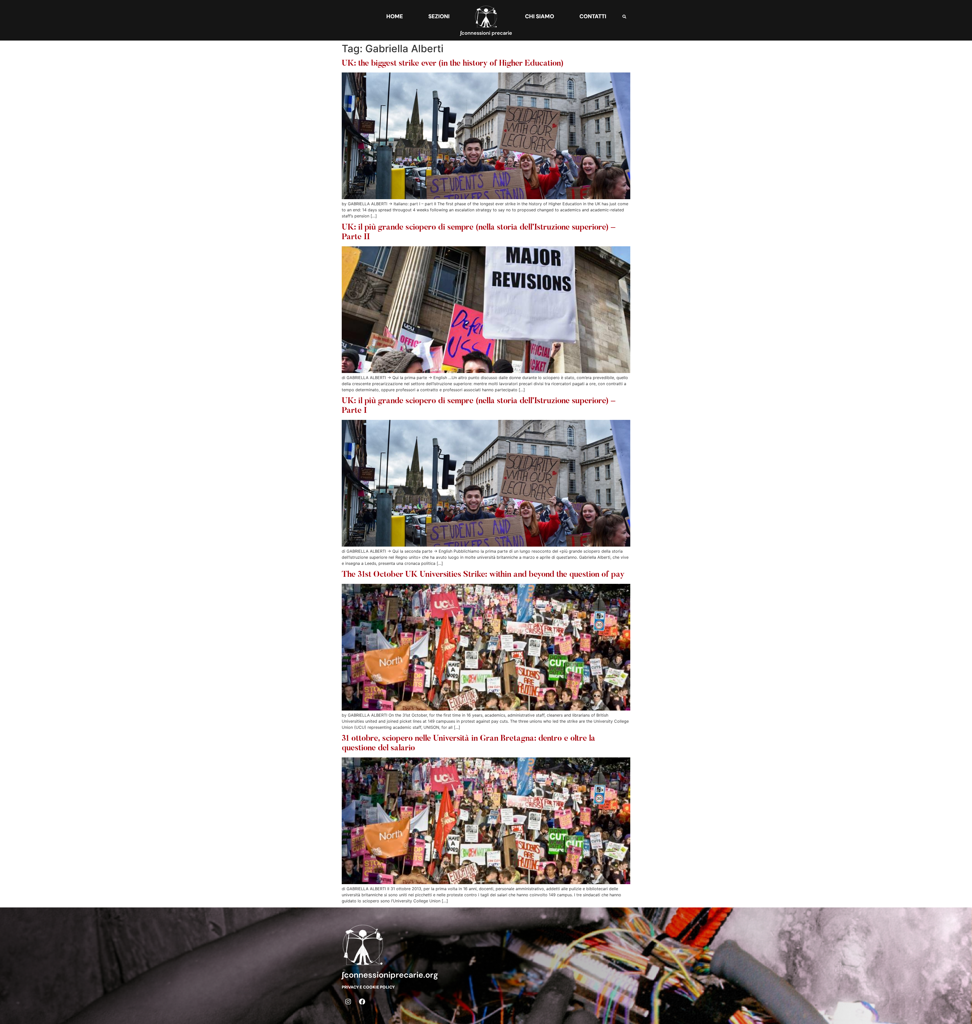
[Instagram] (348, 1001)
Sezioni (439, 16)
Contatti (592, 16)
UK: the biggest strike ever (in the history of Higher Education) (453, 64)
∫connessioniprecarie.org (390, 975)
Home (394, 16)
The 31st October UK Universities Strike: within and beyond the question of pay (483, 575)
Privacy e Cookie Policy (368, 987)
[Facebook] (362, 1001)
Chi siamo (539, 16)
